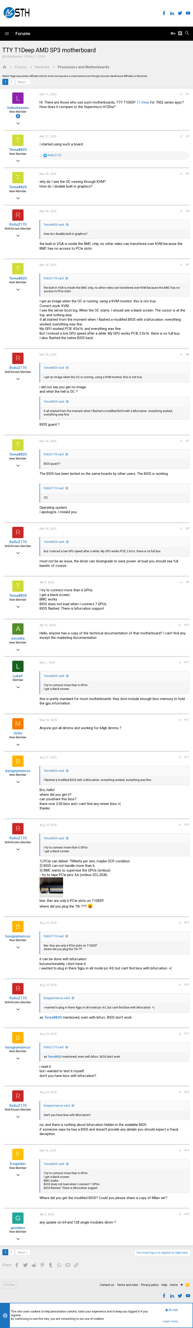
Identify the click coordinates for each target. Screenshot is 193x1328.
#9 (187, 582)
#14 (186, 824)
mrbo (18, 733)
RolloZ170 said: (54, 278)
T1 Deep (143, 102)
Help (164, 1285)
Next (21, 82)
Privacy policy (150, 1285)
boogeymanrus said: (57, 998)
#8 (187, 528)
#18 (186, 1092)
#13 (186, 757)
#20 (186, 1214)
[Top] (182, 1285)
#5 (187, 264)
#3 (187, 173)
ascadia (18, 638)
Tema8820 (18, 150)
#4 (187, 211)
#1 (187, 94)
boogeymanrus (17, 771)
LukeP (18, 676)
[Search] (187, 33)
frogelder (18, 1164)
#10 (186, 625)
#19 (186, 1150)
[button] (6, 33)
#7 (187, 441)
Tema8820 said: (54, 224)
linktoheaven (14, 56)
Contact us (107, 1285)
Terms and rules (127, 1285)
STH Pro (9, 1285)
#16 (186, 984)
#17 (186, 1033)
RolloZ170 (18, 224)
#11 (186, 662)
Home (174, 1285)
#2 (187, 136)
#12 (186, 719)
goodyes (18, 1228)
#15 (186, 922)
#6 (187, 354)
